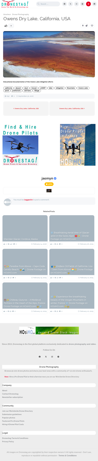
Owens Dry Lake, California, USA (26, 108)
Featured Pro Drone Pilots (13, 421)
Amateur (7, 14)
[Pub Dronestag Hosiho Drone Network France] (76, 165)
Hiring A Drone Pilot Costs (13, 424)
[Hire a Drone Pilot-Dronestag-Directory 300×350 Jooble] (20, 165)
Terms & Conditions (68, 456)
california (8, 88)
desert (18, 88)
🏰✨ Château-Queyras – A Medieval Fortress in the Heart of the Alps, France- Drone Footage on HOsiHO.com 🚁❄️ (25, 303)
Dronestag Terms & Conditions (15, 438)
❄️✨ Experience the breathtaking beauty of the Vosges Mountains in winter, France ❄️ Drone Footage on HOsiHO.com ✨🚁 (69, 301)
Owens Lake (83, 88)
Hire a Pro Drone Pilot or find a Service (25, 377)
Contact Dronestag (10, 394)
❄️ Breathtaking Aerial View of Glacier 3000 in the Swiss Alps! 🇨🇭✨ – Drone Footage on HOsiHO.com (70, 235)
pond (7, 91)
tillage (36, 91)
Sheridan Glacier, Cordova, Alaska (21, 239)
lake (50, 88)
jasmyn (47, 178)
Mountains (71, 88)
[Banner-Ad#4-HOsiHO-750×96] (49, 334)
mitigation (59, 88)
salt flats (27, 91)
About (4, 391)
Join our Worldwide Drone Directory (17, 411)
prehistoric (16, 91)
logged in (28, 200)
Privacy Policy (8, 442)
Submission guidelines (12, 414)
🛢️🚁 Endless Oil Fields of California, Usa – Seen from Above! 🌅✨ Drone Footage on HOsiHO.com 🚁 (72, 269)
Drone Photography (20, 14)
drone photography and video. (82, 344)
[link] (92, 25)
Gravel (34, 88)
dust (26, 88)
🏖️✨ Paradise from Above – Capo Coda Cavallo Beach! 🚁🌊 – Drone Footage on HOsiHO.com (25, 269)
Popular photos (8, 418)
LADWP (43, 88)
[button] (88, 4)
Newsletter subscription (12, 397)
